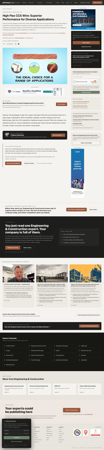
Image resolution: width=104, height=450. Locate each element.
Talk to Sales (61, 433)
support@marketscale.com (83, 89)
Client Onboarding (37, 439)
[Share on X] (16, 44)
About (67, 2)
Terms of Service (82, 447)
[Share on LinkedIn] (18, 44)
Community (49, 2)
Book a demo (61, 104)
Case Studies (36, 431)
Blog (63, 2)
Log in (75, 2)
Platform (24, 2)
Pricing (57, 2)
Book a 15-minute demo (72, 410)
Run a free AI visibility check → (76, 209)
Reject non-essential (16, 441)
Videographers (49, 433)
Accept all (16, 437)
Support (60, 441)
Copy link (11, 44)
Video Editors (49, 431)
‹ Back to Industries (7, 9)
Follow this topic (86, 92)
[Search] (71, 2)
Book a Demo (61, 439)
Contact (60, 431)
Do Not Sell (90, 447)
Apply (47, 439)
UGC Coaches (49, 435)
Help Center (36, 441)
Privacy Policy (75, 447)
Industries (39, 2)
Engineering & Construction (12, 12)
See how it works (29, 163)
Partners (60, 437)
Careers (60, 435)
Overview (17, 2)
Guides (47, 437)
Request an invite (85, 2)
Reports (35, 433)
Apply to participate (86, 143)
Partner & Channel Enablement (81, 101)
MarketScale (23, 33)
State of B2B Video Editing (80, 106)
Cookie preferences (97, 447)
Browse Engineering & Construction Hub (89, 315)
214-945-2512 (89, 414)
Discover (31, 2)
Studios (35, 435)
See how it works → (77, 65)
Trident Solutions (19, 38)
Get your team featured (13, 163)
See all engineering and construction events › (83, 127)
